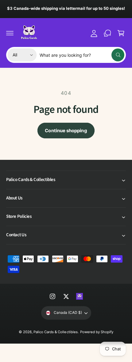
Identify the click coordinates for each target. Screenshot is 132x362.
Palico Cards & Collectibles (55, 332)
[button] (10, 33)
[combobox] (82, 55)
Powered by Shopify (96, 332)
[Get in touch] (107, 33)
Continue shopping (66, 130)
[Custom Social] (79, 296)
